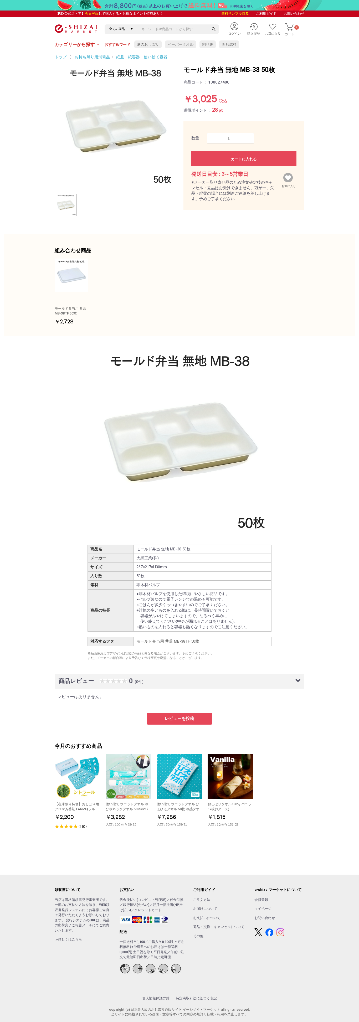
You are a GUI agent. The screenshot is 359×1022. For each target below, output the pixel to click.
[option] (115, 125)
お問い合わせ (294, 14)
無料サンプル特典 (235, 14)
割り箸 (207, 44)
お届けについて (205, 909)
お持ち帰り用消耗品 (92, 57)
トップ (60, 57)
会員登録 (92, 14)
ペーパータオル (180, 44)
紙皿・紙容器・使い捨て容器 (141, 57)
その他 (198, 936)
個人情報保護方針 (156, 998)
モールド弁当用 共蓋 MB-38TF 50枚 (167, 641)
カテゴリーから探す (77, 44)
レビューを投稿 (179, 718)
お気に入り (288, 184)
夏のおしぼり (148, 44)
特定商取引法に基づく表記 (196, 998)
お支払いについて (206, 918)
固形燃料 (229, 44)
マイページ (262, 909)
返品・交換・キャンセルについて (218, 927)
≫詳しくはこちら (68, 939)
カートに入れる (244, 159)
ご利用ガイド (266, 14)
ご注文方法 (201, 900)
